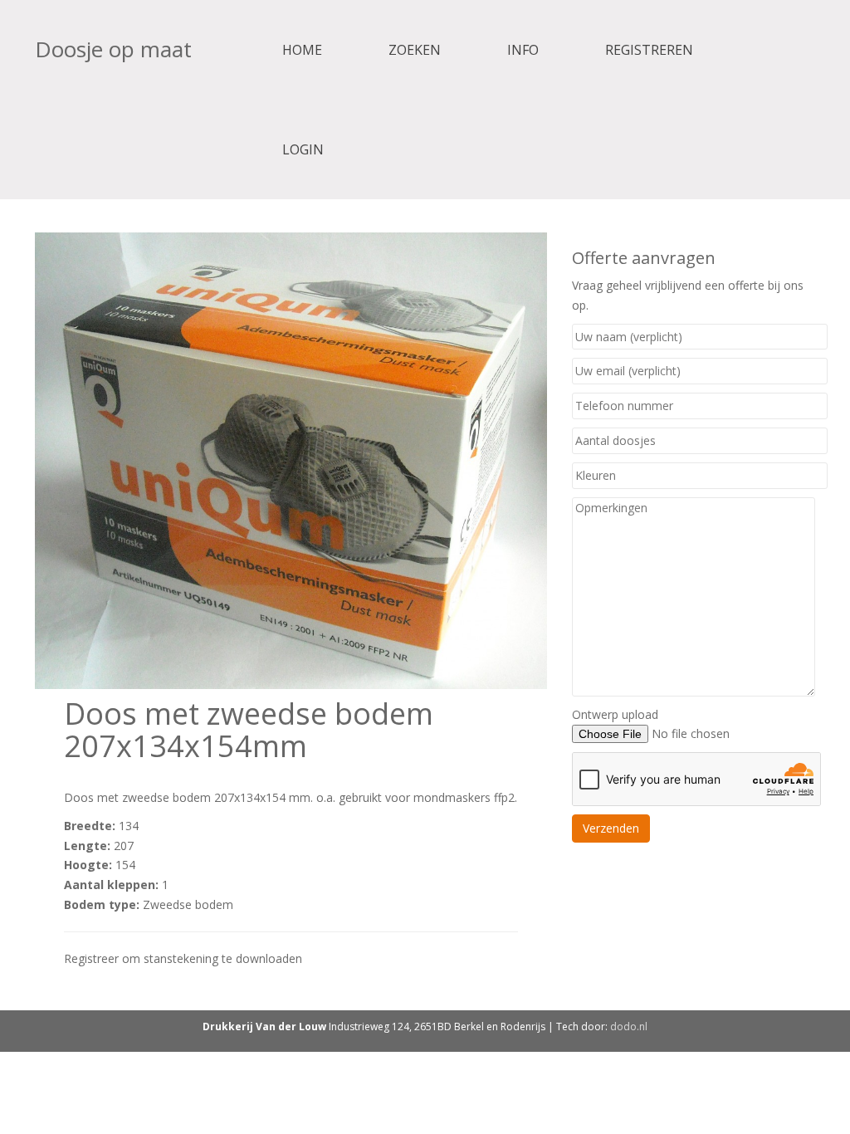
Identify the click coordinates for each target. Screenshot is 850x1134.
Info (523, 50)
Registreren (649, 50)
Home (302, 50)
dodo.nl (628, 1026)
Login (303, 149)
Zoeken (414, 50)
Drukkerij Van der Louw (264, 1026)
